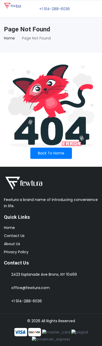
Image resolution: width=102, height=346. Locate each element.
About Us (12, 243)
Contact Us (14, 235)
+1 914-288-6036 (26, 301)
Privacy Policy (16, 252)
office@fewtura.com (30, 287)
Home (9, 38)
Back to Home (51, 153)
